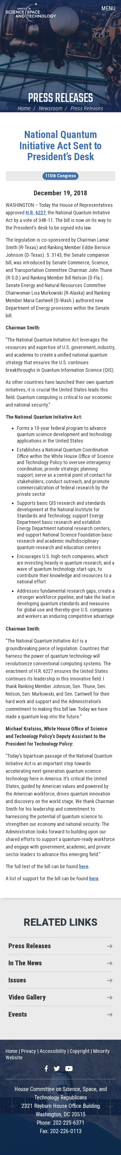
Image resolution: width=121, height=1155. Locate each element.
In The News (25, 963)
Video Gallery (27, 997)
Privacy (28, 1051)
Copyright (79, 1051)
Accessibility (53, 1051)
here (83, 866)
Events (17, 1014)
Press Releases (60, 98)
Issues (17, 980)
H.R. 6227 (36, 213)
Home (24, 108)
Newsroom (50, 108)
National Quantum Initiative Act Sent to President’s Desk (60, 146)
